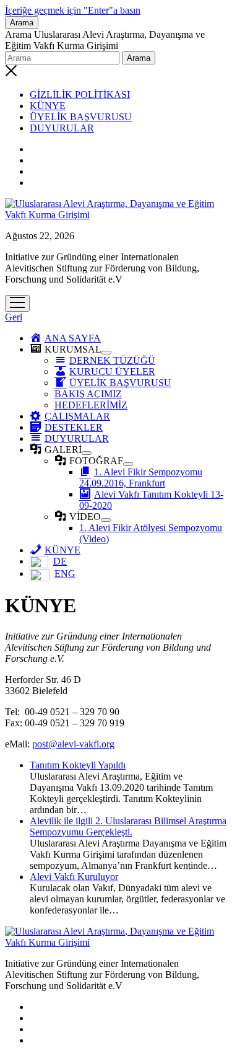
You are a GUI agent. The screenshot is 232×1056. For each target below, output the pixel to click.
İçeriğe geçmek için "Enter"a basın (72, 10)
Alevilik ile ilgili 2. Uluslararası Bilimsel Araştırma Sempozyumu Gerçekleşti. (128, 826)
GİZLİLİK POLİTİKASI (80, 94)
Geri (13, 317)
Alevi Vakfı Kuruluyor (74, 876)
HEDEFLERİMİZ (90, 405)
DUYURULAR (62, 128)
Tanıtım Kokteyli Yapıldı (78, 765)
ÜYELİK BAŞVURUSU (81, 117)
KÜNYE (48, 105)
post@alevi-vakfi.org (73, 744)
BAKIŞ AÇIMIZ (88, 394)
